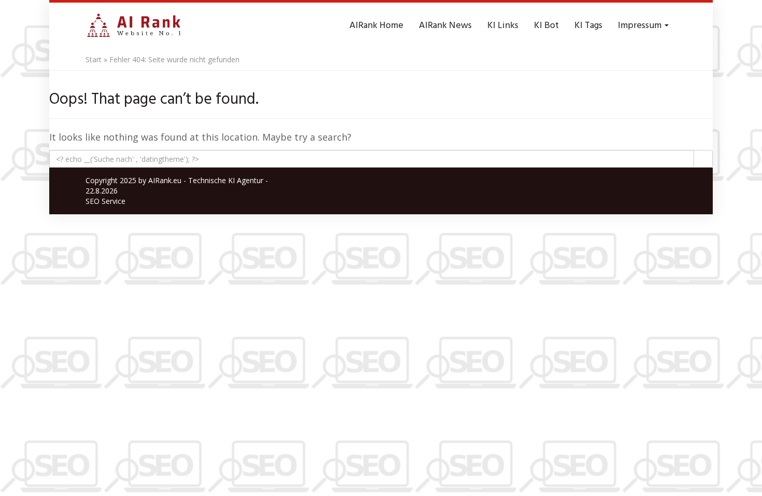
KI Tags (588, 25)
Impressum (641, 25)
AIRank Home (376, 25)
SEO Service (105, 201)
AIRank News (445, 25)
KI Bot (546, 25)
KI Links (502, 25)
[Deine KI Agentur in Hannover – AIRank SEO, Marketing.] (134, 26)
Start (94, 59)
